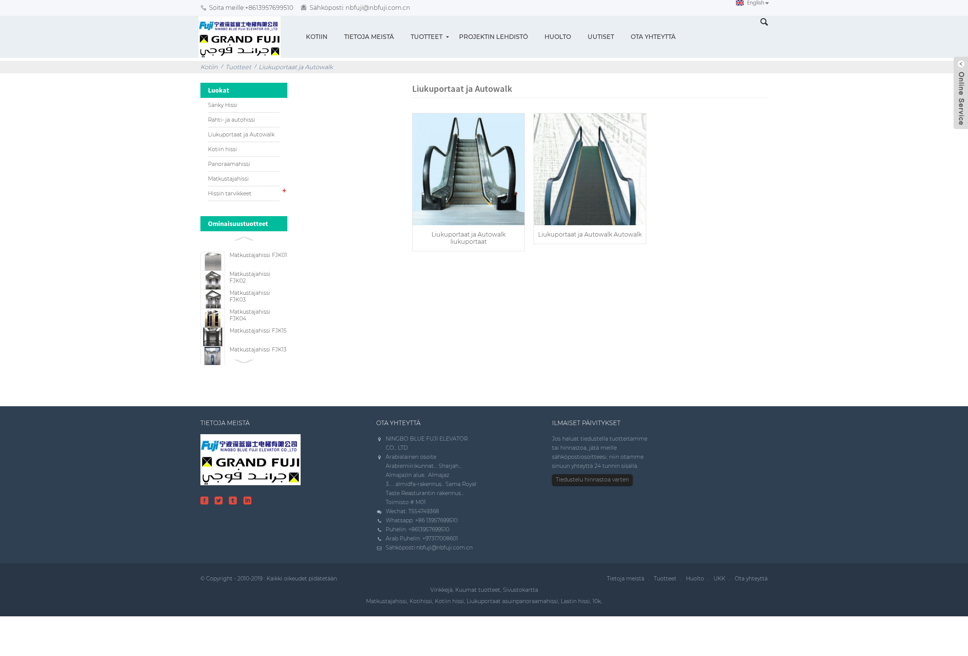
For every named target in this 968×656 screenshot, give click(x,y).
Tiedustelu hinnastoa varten (592, 479)
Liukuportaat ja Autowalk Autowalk (590, 234)
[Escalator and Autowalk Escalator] (468, 168)
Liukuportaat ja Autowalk (296, 67)
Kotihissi (421, 601)
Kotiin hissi (222, 149)
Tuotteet (426, 36)
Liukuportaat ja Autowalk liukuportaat (468, 238)
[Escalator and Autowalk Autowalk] (590, 168)
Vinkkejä (441, 589)
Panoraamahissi (229, 164)
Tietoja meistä (369, 36)
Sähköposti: (360, 7)
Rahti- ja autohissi (231, 119)
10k (597, 601)
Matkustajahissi (228, 178)
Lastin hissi (575, 601)
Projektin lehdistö (493, 36)
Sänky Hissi (222, 105)
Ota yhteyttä (653, 36)
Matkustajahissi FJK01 (258, 255)
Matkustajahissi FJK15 (258, 330)
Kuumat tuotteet (477, 589)
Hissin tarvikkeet (229, 193)
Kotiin (316, 36)
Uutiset (601, 36)
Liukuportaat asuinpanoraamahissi (512, 601)
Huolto (557, 36)
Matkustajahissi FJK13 (258, 349)
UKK (719, 578)
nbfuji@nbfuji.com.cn (444, 547)
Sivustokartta (520, 589)
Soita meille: (251, 7)
